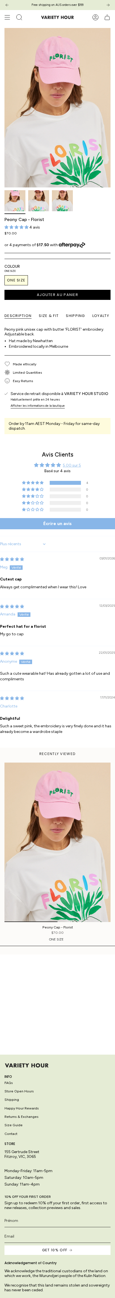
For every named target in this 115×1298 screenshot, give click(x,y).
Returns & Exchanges (21, 1116)
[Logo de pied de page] (26, 1065)
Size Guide (13, 1125)
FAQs (8, 1083)
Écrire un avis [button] (57, 523)
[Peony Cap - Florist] (57, 842)
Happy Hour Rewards (21, 1108)
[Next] (108, 5)
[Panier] (107, 17)
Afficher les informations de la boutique (38, 406)
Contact (10, 1134)
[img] (12, 559)
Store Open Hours (19, 1091)
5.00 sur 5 (72, 465)
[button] (16, 227)
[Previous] (6, 5)
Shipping (11, 1099)
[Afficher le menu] (7, 17)
